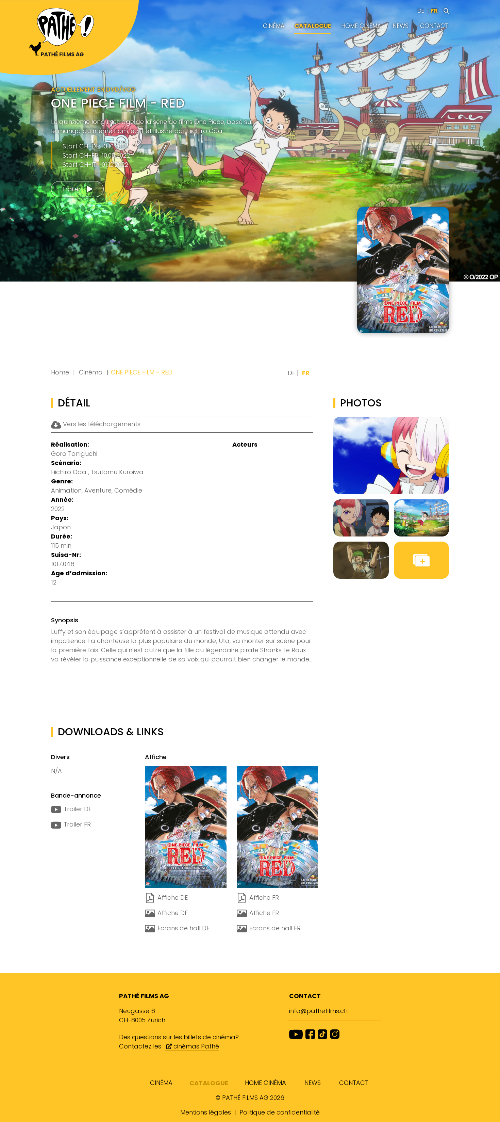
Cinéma (273, 26)
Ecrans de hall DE (183, 928)
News (401, 26)
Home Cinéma (361, 26)
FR (434, 11)
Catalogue (313, 26)
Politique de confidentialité (279, 1112)
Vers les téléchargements (100, 424)
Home (60, 372)
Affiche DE (172, 897)
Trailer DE (77, 809)
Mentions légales (205, 1112)
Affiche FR (264, 897)
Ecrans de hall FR (275, 928)
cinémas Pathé (195, 1046)
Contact (434, 26)
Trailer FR (77, 824)
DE (421, 11)
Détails (421, 318)
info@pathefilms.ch (318, 1011)
